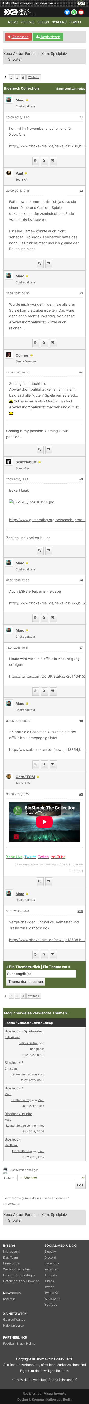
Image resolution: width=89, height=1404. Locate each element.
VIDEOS (43, 22)
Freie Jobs (11, 1263)
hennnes (38, 1125)
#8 (81, 721)
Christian (11, 1068)
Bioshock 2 (14, 1062)
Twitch (49, 1287)
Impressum (11, 1251)
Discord (50, 1257)
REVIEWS (27, 22)
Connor (22, 355)
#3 (81, 293)
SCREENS (59, 22)
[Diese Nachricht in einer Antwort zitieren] (53, 161)
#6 (81, 580)
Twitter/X (51, 1293)
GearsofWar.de (14, 1319)
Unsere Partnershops (19, 1275)
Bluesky (50, 1251)
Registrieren (50, 37)
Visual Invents (55, 1393)
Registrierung (49, 3)
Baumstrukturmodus (70, 88)
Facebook (51, 1263)
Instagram (51, 1269)
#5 (81, 479)
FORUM (75, 22)
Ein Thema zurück (24, 967)
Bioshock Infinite (18, 1114)
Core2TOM (75, 870)
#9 (81, 794)
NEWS (13, 22)
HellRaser (11, 1145)
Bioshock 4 (14, 1088)
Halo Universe (13, 1325)
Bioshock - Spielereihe (23, 1031)
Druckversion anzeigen (23, 1170)
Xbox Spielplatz (54, 53)
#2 (81, 190)
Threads (50, 1275)
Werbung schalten (16, 1269)
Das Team (10, 1257)
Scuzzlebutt (26, 462)
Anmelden (19, 37)
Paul (41, 1151)
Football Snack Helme (19, 1343)
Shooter (15, 59)
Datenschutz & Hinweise (21, 1281)
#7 (81, 647)
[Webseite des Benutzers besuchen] (35, 161)
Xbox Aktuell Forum (19, 53)
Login (26, 3)
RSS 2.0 (9, 1299)
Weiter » (33, 77)
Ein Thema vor (55, 967)
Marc (41, 1074)
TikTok (49, 1281)
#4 (81, 372)
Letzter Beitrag (29, 1043)
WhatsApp (52, 1299)
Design (22, 1399)
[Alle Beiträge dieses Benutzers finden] (44, 161)
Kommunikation (44, 1399)
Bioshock (12, 1139)
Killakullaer (12, 1037)
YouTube (50, 1304)
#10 (80, 911)
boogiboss (37, 1049)
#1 (81, 117)
